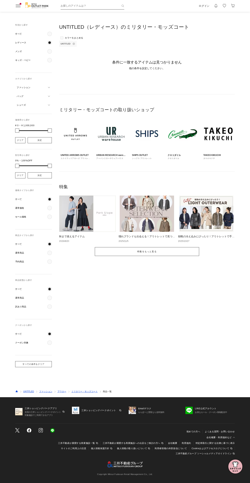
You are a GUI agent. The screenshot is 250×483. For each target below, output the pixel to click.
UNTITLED (28, 391)
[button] (33, 33)
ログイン (204, 6)
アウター (61, 391)
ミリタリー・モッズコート (84, 391)
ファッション (45, 391)
